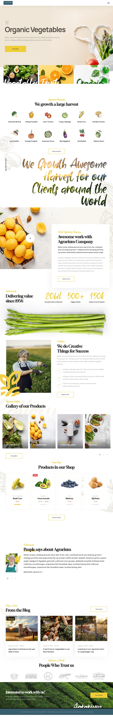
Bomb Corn (17, 498)
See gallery (14, 456)
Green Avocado (43, 498)
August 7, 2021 (82, 646)
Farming (11, 618)
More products (56, 151)
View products (71, 486)
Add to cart (19, 486)
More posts (99, 609)
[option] (56, 36)
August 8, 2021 (48, 646)
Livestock (80, 618)
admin (22, 646)
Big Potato (95, 498)
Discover (15, 49)
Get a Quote (98, 695)
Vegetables (19, 496)
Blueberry (69, 498)
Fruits (13, 496)
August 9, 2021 (13, 646)
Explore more (66, 279)
